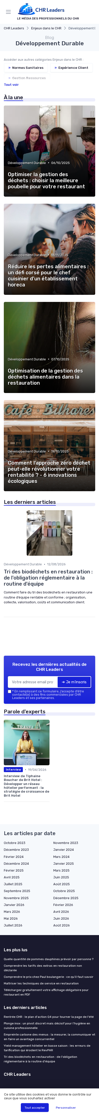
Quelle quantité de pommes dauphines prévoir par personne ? (48, 959)
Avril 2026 (61, 912)
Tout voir (11, 85)
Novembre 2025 (16, 898)
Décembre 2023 (16, 850)
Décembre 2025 (65, 898)
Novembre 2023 (65, 843)
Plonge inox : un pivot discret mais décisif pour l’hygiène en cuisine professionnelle (47, 1026)
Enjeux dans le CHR (46, 28)
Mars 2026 (12, 912)
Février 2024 (14, 857)
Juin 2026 (61, 918)
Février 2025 (14, 870)
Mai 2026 (11, 918)
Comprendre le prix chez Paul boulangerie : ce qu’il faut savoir (48, 977)
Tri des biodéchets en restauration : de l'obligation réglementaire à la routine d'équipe (40, 1059)
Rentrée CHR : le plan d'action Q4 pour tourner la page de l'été (49, 1017)
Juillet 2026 (13, 925)
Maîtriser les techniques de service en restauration (41, 983)
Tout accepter (35, 1107)
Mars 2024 (61, 857)
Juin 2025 (61, 877)
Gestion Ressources (27, 78)
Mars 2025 (61, 870)
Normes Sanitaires (25, 68)
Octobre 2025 (64, 891)
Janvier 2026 (14, 905)
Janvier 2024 (63, 850)
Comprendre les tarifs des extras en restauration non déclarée (43, 968)
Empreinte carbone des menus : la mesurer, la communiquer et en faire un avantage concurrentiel (49, 1037)
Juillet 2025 (13, 884)
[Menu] (9, 11)
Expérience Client (71, 68)
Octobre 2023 (14, 843)
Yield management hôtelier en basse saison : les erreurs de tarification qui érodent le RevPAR (47, 1048)
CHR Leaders (14, 28)
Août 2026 (61, 925)
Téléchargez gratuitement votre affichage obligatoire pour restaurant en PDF (46, 992)
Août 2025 (61, 884)
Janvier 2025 (63, 863)
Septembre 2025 (17, 891)
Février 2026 (63, 905)
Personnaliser (66, 1107)
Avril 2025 (12, 877)
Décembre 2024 (16, 863)
